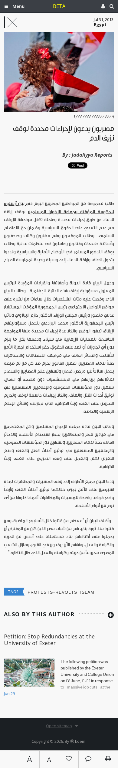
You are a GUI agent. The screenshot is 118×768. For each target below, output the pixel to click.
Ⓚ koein (77, 741)
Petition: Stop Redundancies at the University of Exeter (49, 640)
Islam (87, 592)
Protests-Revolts (52, 592)
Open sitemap (59, 725)
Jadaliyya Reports (92, 154)
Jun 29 (9, 693)
